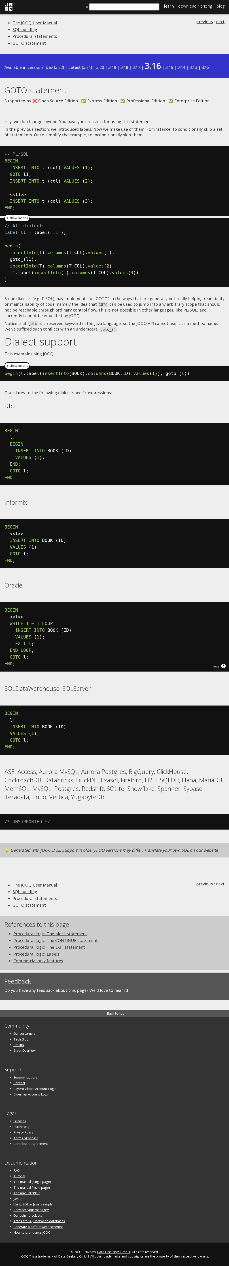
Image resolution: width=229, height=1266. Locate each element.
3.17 (136, 67)
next (220, 21)
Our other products (27, 1215)
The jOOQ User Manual (35, 22)
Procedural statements (35, 36)
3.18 (124, 67)
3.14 (181, 67)
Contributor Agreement (30, 1144)
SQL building (25, 29)
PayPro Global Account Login (34, 1089)
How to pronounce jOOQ (32, 1232)
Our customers (24, 1033)
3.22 (59, 67)
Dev (49, 67)
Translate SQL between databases (39, 1221)
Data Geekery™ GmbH (113, 1252)
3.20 (100, 67)
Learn (169, 6)
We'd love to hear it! (108, 990)
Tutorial (19, 1176)
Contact (19, 1083)
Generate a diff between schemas (38, 1227)
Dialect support (40, 341)
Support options (25, 1077)
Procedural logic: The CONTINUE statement (55, 940)
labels (85, 129)
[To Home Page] (9, 10)
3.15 (169, 67)
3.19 (112, 67)
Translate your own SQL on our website (181, 850)
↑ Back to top (114, 1013)
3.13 (193, 67)
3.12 (205, 67)
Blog (220, 6)
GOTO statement (29, 43)
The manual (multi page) (31, 1187)
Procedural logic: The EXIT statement (49, 947)
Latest (74, 67)
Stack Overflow (24, 1050)
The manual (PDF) (26, 1193)
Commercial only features (38, 960)
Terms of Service (25, 1138)
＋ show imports (17, 218)
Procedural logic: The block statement (50, 933)
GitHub (18, 1045)
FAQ (16, 1170)
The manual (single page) (32, 1182)
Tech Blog (21, 1039)
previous (204, 21)
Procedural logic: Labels (36, 954)
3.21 (87, 67)
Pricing (195, 6)
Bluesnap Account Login (31, 1094)
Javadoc (19, 1198)
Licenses (19, 1121)
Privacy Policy (23, 1132)
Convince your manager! (31, 1210)
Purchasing (21, 1127)
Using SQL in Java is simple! (33, 1204)
